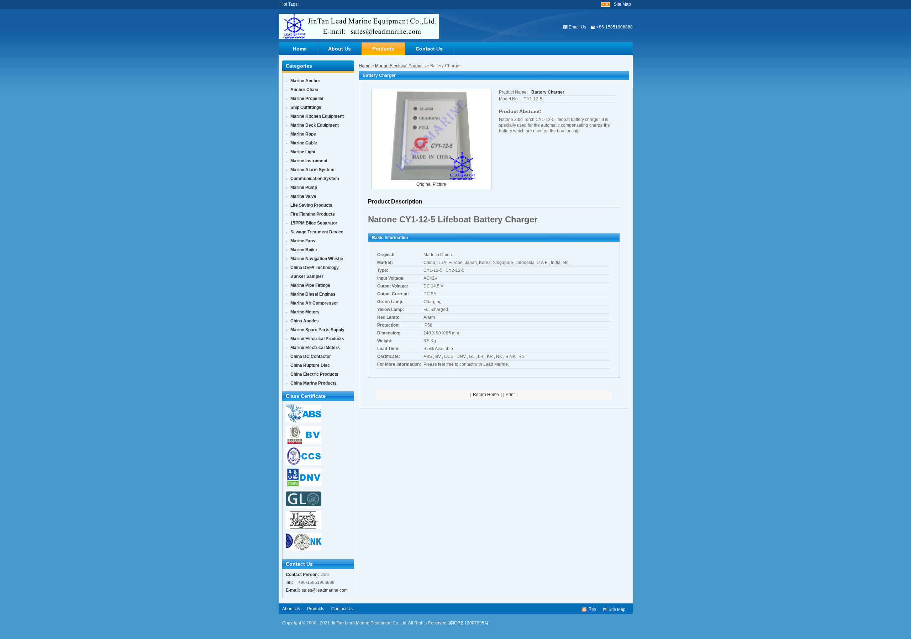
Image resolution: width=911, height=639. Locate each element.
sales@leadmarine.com (325, 590)
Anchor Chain (304, 89)
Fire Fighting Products (312, 214)
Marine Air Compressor (314, 303)
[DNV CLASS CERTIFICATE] (301, 484)
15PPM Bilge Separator (313, 223)
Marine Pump (303, 187)
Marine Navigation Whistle (316, 258)
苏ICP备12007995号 (469, 622)
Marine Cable (303, 143)
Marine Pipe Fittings (310, 285)
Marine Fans (302, 240)
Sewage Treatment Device (316, 231)
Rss (592, 609)
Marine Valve (303, 196)
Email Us (577, 27)
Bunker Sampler (306, 276)
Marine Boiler (303, 249)
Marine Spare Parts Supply (317, 329)
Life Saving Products (311, 205)
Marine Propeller (307, 98)
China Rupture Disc (310, 365)
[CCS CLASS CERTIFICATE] (301, 463)
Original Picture (431, 184)
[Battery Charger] (431, 135)
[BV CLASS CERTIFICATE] (301, 442)
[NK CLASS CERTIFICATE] (301, 548)
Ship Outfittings (305, 107)
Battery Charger (547, 92)
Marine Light (302, 151)
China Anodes (304, 320)
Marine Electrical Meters (315, 347)
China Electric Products (314, 374)
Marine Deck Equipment (314, 125)
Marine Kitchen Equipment (317, 116)
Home (300, 49)
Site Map (622, 4)
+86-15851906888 (614, 27)
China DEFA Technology (314, 267)
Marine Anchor (305, 80)
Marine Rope (303, 134)
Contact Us (429, 49)
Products (383, 49)
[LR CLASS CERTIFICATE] (301, 527)
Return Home (486, 394)
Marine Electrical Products (400, 65)
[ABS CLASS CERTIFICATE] (301, 420)
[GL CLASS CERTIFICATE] (301, 506)
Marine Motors (305, 312)
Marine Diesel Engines (313, 294)
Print (510, 394)
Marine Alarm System (312, 169)
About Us (339, 49)
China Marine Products (313, 383)
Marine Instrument (308, 160)
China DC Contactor (310, 356)
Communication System (314, 178)
